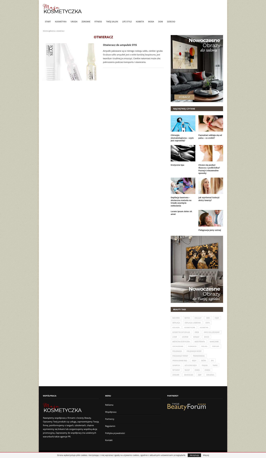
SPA (212, 361)
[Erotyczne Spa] (183, 153)
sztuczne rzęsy (191, 365)
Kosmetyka (60, 21)
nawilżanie (214, 342)
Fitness (98, 21)
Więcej (206, 455)
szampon (176, 365)
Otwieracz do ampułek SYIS (120, 45)
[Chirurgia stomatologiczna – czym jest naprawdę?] (183, 123)
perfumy (215, 346)
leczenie (185, 337)
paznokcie (192, 346)
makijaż (196, 337)
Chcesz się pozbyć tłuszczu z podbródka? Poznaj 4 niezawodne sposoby (209, 169)
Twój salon (112, 21)
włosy (187, 370)
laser (174, 337)
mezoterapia (200, 342)
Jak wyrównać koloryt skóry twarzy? (208, 199)
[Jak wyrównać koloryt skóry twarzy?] (210, 186)
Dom (160, 21)
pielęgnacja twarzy (180, 356)
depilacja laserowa (193, 323)
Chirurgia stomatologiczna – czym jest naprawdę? (182, 138)
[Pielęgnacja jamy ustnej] (210, 218)
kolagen (176, 327)
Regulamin (110, 426)
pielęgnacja (177, 351)
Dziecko (171, 21)
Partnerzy (109, 419)
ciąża (217, 318)
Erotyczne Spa (177, 165)
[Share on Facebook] (132, 67)
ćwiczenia (210, 375)
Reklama (109, 404)
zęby (199, 375)
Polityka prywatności (115, 433)
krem (197, 332)
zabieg (197, 370)
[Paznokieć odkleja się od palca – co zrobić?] (210, 123)
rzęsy (194, 361)
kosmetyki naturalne (181, 332)
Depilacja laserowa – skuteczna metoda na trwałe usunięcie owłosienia (181, 201)
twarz (215, 365)
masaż (206, 337)
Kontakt (108, 440)
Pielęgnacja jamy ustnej (209, 230)
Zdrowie (86, 21)
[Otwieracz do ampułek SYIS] (71, 61)
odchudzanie (177, 346)
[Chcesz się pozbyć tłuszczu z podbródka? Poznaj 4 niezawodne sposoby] (210, 153)
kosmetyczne (189, 327)
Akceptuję (194, 455)
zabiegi (207, 370)
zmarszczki (188, 375)
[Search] (221, 22)
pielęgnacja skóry (194, 351)
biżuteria (176, 318)
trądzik (205, 365)
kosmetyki (204, 327)
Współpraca (110, 411)
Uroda (74, 21)
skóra (203, 361)
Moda (151, 21)
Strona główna (49, 31)
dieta (208, 323)
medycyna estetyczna (181, 342)
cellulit (198, 318)
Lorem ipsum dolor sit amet (181, 212)
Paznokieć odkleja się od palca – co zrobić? (210, 136)
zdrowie (175, 375)
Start (48, 21)
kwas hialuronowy (212, 332)
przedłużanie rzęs (179, 361)
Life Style (127, 21)
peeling (204, 346)
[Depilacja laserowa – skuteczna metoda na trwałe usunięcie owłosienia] (183, 186)
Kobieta (140, 21)
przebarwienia (199, 356)
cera (208, 318)
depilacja (176, 323)
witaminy (176, 370)
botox (187, 318)
